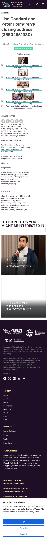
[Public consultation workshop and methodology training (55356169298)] (23, 87)
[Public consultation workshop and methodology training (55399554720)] (23, 104)
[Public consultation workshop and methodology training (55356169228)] (23, 108)
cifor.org (4, 163)
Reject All (23, 534)
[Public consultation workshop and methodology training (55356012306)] (23, 68)
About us (6, 399)
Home (5, 395)
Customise (24, 528)
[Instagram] (17, 121)
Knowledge (7, 406)
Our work (6, 402)
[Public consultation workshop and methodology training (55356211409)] (23, 80)
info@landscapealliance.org (13, 483)
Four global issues (9, 431)
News (5, 413)
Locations (7, 409)
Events (5, 416)
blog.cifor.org (6, 168)
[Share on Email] (21, 121)
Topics (5, 439)
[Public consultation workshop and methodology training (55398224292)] (23, 63)
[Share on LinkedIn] (12, 121)
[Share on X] (8, 121)
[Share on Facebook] (3, 121)
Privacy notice (34, 512)
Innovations (7, 443)
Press (5, 420)
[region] (23, 518)
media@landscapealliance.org (14, 491)
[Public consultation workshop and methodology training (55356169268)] (29, 99)
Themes (6, 435)
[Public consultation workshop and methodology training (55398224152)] (23, 92)
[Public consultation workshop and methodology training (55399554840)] (18, 99)
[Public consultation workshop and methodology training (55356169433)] (23, 75)
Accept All (23, 522)
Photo (5, 13)
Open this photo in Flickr (23, 48)
